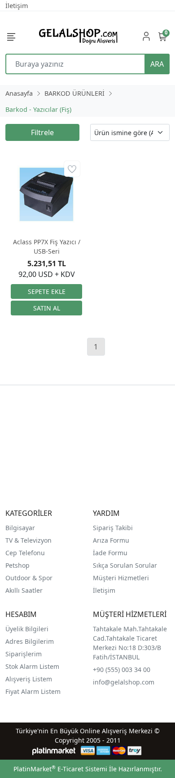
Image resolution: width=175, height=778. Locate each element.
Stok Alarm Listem (32, 666)
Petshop (17, 565)
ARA (157, 64)
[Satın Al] (46, 308)
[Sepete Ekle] (46, 291)
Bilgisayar (20, 527)
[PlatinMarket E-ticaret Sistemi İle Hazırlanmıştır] (54, 750)
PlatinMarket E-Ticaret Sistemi (60, 769)
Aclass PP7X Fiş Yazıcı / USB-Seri (46, 246)
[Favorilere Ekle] (72, 169)
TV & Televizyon (28, 540)
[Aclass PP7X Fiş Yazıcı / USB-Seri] (46, 194)
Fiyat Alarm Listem (33, 691)
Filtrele (42, 132)
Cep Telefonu (25, 552)
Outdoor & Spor (28, 578)
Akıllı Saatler (24, 590)
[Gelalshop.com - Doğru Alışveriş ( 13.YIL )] (77, 36)
